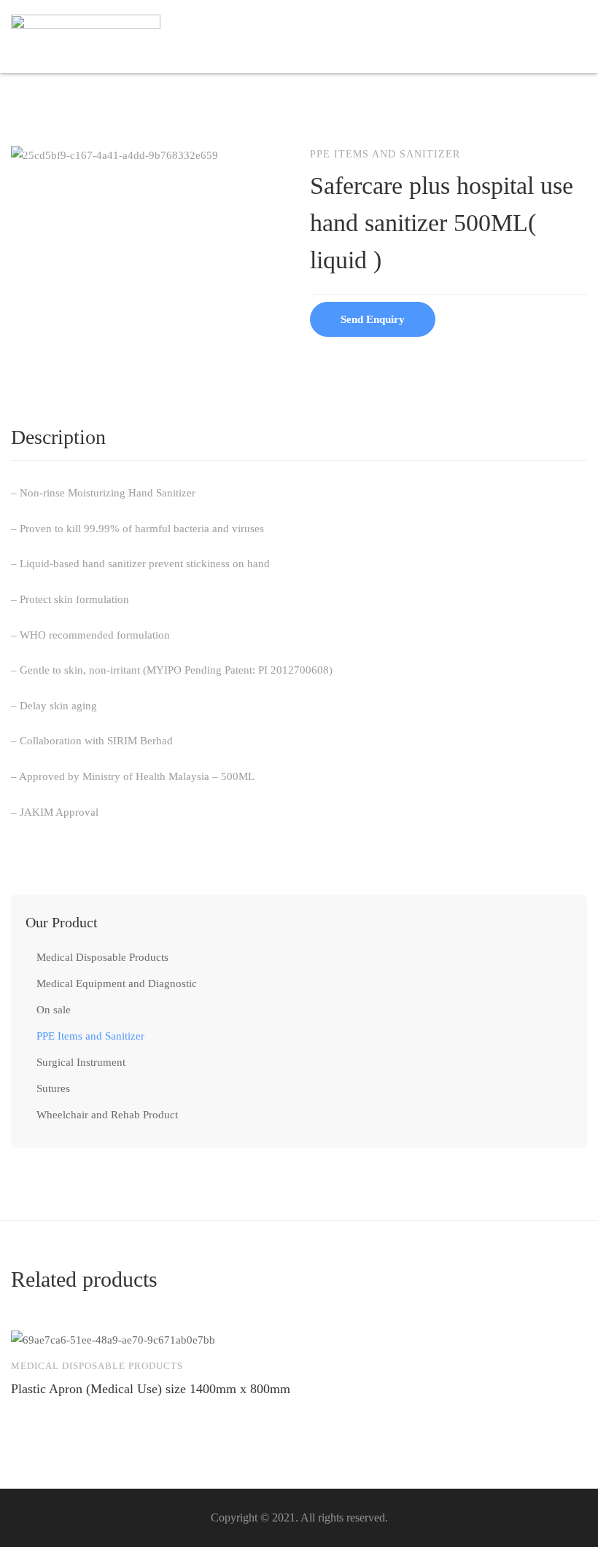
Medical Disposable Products (102, 957)
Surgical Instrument (80, 1062)
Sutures (53, 1088)
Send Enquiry (373, 319)
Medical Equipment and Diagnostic (116, 983)
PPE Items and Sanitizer (90, 1036)
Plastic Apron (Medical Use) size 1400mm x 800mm (150, 1389)
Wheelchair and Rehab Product (107, 1115)
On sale (53, 1010)
